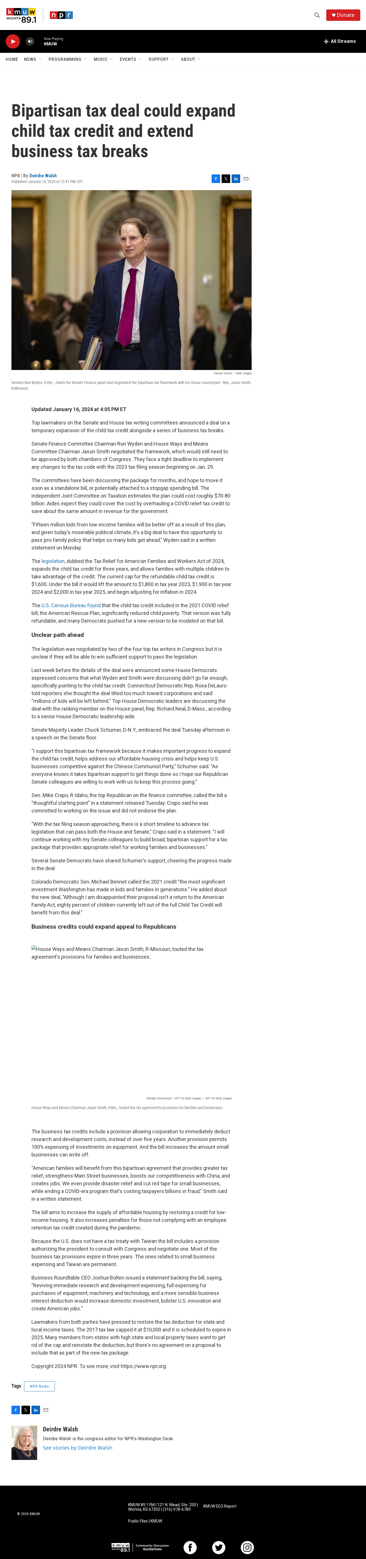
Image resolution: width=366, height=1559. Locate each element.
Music (101, 59)
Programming (65, 59)
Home (12, 59)
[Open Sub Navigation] (40, 59)
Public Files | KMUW (145, 1521)
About (188, 59)
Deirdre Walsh (43, 175)
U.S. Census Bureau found (71, 605)
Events (128, 59)
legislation (52, 561)
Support (159, 59)
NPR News (39, 1386)
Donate (346, 15)
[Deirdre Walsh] (24, 1443)
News (30, 59)
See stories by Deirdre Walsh (77, 1447)
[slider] (39, 41)
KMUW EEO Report (219, 1506)
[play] (12, 41)
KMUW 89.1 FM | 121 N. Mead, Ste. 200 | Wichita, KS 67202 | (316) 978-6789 (163, 1507)
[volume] (30, 41)
